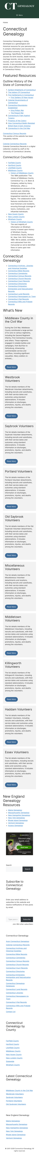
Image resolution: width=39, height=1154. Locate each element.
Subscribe (27, 919)
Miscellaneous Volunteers (14, 567)
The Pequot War (17, 113)
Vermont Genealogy (16, 823)
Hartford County (14, 165)
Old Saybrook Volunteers (14, 518)
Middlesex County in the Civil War (19, 319)
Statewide (10, 1061)
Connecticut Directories (17, 284)
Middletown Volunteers (13, 618)
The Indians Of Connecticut (19, 92)
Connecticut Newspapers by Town (22, 297)
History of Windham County (22, 222)
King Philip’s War (17, 110)
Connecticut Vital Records (18, 299)
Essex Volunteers (17, 752)
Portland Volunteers (18, 471)
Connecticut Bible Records (18, 271)
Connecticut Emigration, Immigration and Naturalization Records (20, 288)
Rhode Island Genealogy (18, 820)
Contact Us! (11, 1012)
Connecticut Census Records (14, 133)
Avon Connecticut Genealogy (17, 941)
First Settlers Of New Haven (22, 98)
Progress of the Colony (17, 121)
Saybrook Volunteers (19, 426)
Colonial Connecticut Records (15, 144)
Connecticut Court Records (19, 281)
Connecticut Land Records (18, 294)
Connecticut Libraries (14, 993)
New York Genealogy (16, 818)
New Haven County (16, 214)
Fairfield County (14, 163)
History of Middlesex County (22, 173)
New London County (16, 217)
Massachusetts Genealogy (18, 813)
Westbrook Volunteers (12, 378)
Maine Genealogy (15, 810)
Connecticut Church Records (19, 279)
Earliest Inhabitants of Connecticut (22, 90)
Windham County (15, 219)
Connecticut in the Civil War (19, 128)
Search (9, 865)
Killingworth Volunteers (13, 664)
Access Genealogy (15, 826)
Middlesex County (15, 170)
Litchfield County (15, 168)
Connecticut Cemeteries (17, 273)
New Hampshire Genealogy (19, 815)
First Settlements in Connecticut (21, 95)
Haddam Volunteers (18, 709)
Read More (11, 367)
